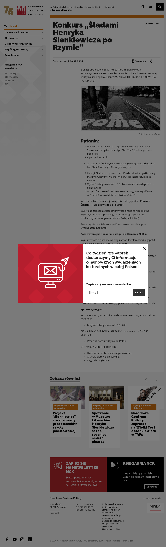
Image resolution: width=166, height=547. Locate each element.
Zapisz (139, 292)
